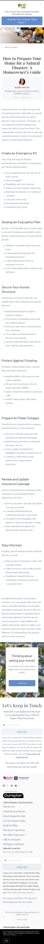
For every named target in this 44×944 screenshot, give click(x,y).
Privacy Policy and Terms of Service (20, 892)
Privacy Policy (22, 919)
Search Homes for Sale (14, 816)
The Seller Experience (14, 834)
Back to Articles (11, 47)
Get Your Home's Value (14, 820)
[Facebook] (4, 785)
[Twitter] (8, 785)
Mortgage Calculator (13, 844)
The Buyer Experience (14, 830)
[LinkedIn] (11, 785)
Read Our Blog (10, 825)
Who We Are (9, 806)
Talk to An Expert (11, 839)
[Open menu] (41, 31)
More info (19, 935)
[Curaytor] (13, 797)
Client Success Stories (14, 811)
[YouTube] (16, 785)
